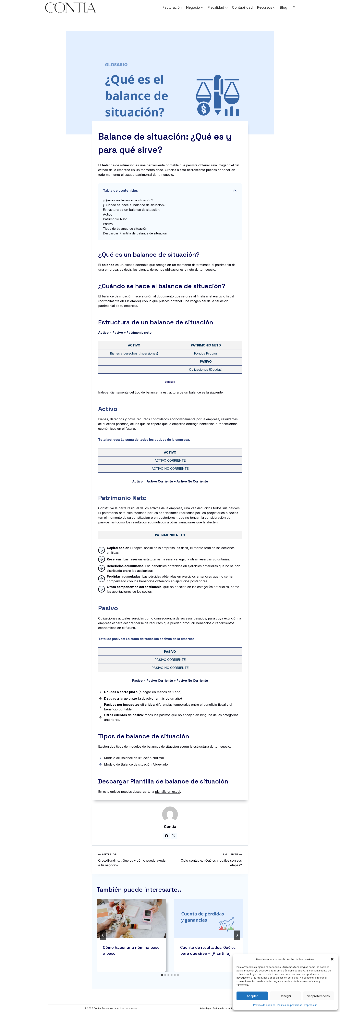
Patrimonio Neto (115, 219)
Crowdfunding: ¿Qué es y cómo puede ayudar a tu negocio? (132, 860)
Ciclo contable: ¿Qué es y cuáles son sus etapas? (211, 860)
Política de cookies (264, 1005)
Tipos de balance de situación (125, 229)
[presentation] (131, 918)
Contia (170, 826)
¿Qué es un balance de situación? (128, 200)
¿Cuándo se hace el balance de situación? (134, 205)
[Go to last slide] (103, 935)
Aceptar (252, 996)
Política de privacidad (289, 1005)
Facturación (172, 7)
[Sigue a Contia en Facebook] (166, 836)
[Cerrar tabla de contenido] (234, 190)
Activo (107, 214)
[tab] (162, 975)
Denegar (285, 996)
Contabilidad (242, 7)
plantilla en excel (167, 791)
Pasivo (108, 224)
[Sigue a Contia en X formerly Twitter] (174, 836)
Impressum (310, 1005)
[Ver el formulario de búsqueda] (294, 7)
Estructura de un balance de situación (131, 210)
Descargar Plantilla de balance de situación (135, 233)
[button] (332, 959)
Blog (283, 7)
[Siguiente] (237, 935)
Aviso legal (205, 1008)
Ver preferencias (318, 996)
